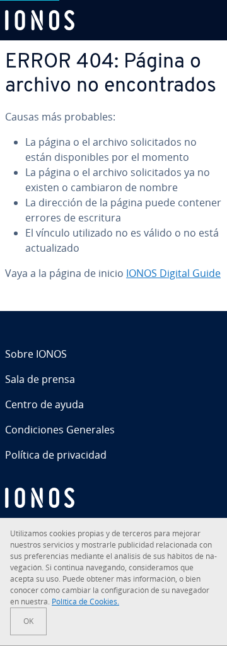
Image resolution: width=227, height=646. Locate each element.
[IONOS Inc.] (113, 498)
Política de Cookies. (85, 601)
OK (28, 621)
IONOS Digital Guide (173, 273)
